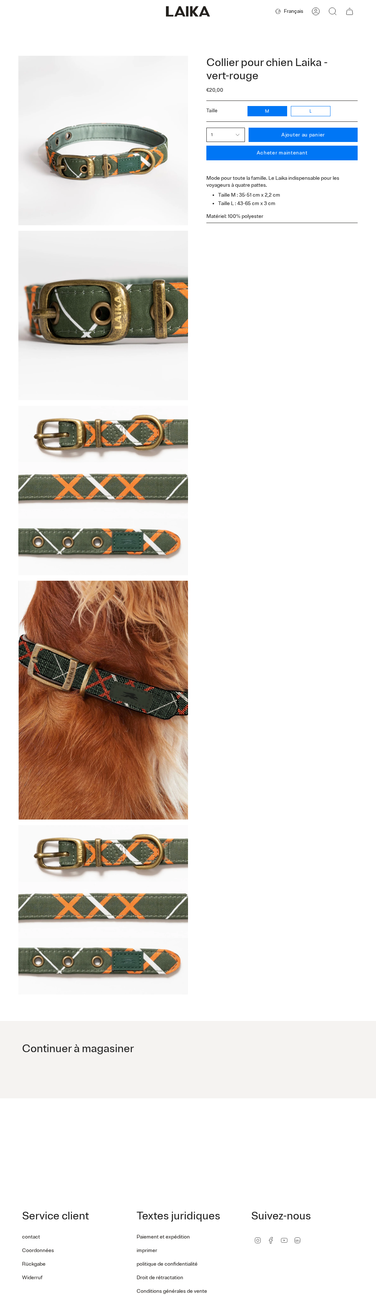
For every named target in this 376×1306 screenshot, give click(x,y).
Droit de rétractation (160, 1277)
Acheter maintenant (282, 153)
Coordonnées (38, 1250)
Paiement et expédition (163, 1237)
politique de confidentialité (167, 1264)
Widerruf (32, 1277)
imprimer (147, 1250)
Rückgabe (34, 1264)
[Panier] (349, 11)
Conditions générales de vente (172, 1291)
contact (31, 1237)
